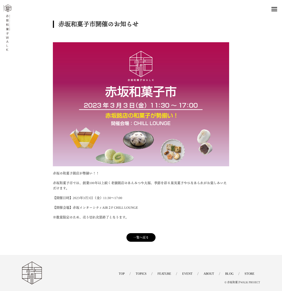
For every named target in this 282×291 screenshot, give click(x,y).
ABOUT (209, 273)
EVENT (187, 273)
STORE (249, 273)
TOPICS (141, 273)
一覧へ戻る (141, 237)
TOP (122, 273)
